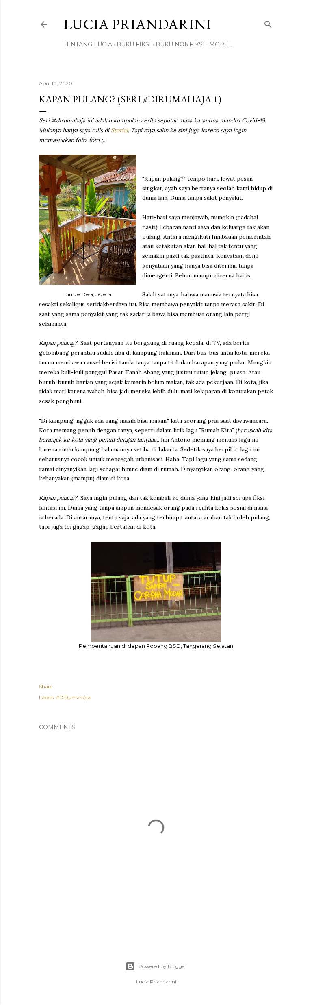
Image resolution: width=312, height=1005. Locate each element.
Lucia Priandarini (137, 24)
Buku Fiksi (134, 44)
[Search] (268, 23)
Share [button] (45, 686)
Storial (119, 130)
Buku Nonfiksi (180, 44)
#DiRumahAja (73, 697)
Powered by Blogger (162, 966)
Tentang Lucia (87, 44)
